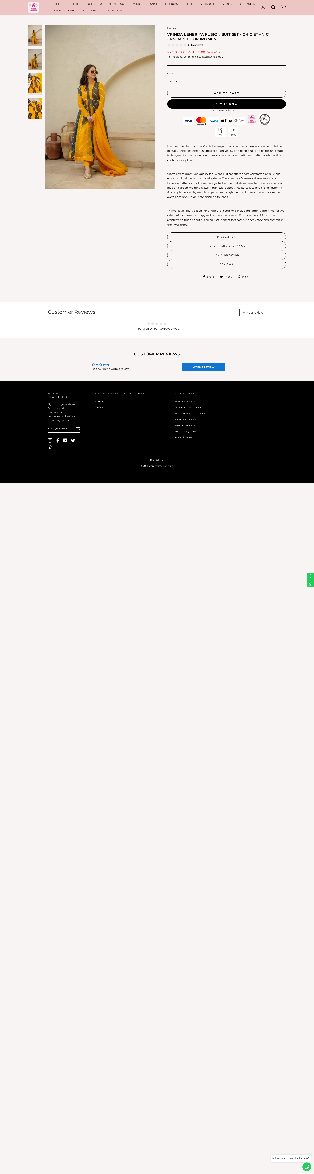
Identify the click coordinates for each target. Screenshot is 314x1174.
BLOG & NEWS (183, 437)
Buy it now (226, 104)
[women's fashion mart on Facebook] (57, 440)
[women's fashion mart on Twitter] (73, 440)
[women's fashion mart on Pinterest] (50, 447)
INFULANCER (88, 10)
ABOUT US (228, 4)
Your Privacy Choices (187, 431)
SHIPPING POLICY (185, 419)
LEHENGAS (171, 4)
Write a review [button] (203, 367)
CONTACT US (247, 4)
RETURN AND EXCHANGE (226, 246)
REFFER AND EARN (64, 10)
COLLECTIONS (94, 4)
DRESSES (189, 4)
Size (170, 73)
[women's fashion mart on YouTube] (65, 440)
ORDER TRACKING (112, 10)
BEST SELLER (73, 4)
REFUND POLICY (185, 425)
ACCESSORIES (208, 4)
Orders (99, 401)
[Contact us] (306, 1166)
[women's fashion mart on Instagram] (50, 440)
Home (171, 28)
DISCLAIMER (226, 237)
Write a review (252, 312)
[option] (100, 107)
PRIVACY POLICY (185, 401)
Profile (99, 407)
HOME (56, 4)
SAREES (154, 4)
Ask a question (226, 255)
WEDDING (138, 4)
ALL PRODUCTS (117, 4)
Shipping (189, 56)
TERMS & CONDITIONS (188, 407)
